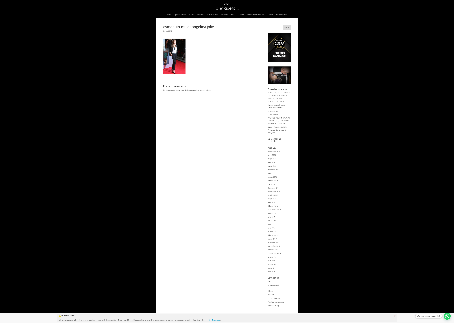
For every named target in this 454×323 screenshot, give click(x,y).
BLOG (271, 15)
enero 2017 (272, 239)
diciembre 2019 (273, 170)
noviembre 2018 (274, 191)
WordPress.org (273, 305)
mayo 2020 (272, 159)
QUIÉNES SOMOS (180, 15)
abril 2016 (271, 271)
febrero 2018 (273, 206)
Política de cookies (212, 320)
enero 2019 (272, 184)
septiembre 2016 (274, 253)
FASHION (200, 15)
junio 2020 (272, 155)
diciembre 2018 (273, 188)
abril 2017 (271, 228)
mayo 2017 (272, 224)
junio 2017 (272, 221)
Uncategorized (273, 285)
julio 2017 (271, 217)
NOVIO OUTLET (281, 15)
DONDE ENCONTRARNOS (255, 15)
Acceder (271, 294)
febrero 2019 (273, 180)
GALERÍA (241, 15)
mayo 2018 (272, 199)
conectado (185, 90)
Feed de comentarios (276, 302)
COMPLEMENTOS (212, 15)
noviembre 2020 (274, 151)
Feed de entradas (274, 298)
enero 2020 (272, 166)
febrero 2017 (273, 235)
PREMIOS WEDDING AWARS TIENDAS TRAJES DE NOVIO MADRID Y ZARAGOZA (279, 121)
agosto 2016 (272, 257)
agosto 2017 (272, 213)
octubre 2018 (273, 195)
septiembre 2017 (274, 210)
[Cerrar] (395, 316)
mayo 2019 (272, 173)
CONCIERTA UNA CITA (228, 15)
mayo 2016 (272, 268)
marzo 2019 (272, 177)
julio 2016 (271, 261)
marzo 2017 (272, 231)
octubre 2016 (273, 250)
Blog (269, 281)
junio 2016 (272, 264)
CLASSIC (191, 15)
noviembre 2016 (274, 246)
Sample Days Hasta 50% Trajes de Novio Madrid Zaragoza (277, 130)
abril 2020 (271, 162)
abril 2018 (271, 202)
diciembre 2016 (273, 242)
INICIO (169, 15)
